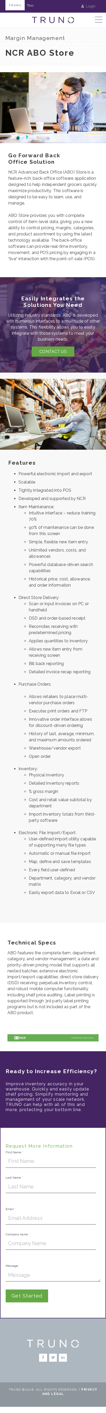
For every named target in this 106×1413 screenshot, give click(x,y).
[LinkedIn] (63, 1358)
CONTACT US (53, 351)
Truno (15, 5)
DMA (30, 5)
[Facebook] (43, 1358)
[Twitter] (53, 1358)
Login (91, 6)
